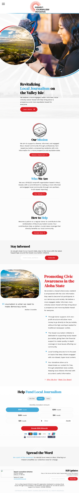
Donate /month (39, 428)
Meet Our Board (64, 380)
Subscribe (51, 258)
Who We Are (52, 380)
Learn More (27, 109)
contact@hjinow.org (20, 479)
